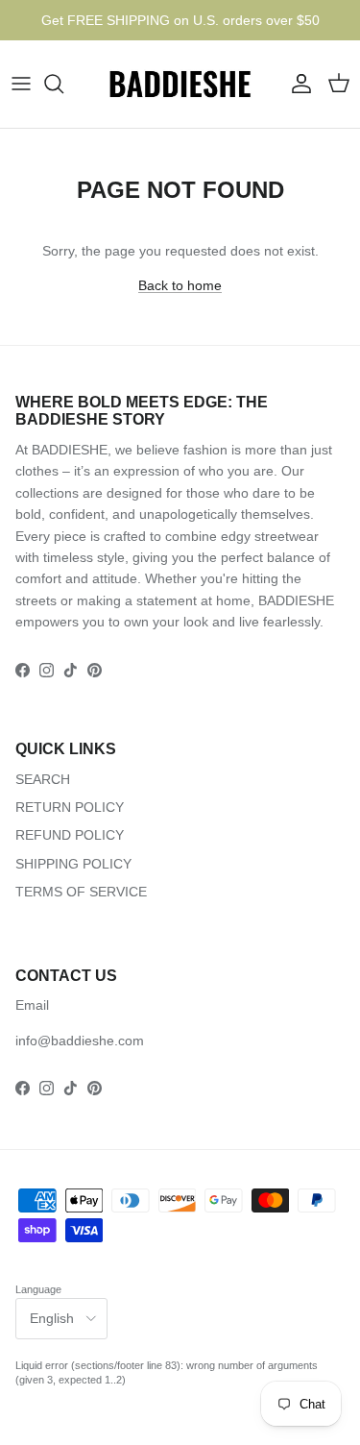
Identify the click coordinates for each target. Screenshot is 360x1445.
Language (38, 1289)
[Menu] (21, 83)
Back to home (180, 285)
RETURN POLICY (69, 807)
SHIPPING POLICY (73, 863)
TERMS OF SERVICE (81, 891)
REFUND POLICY (69, 835)
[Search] (63, 83)
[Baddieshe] (180, 84)
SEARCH (42, 779)
